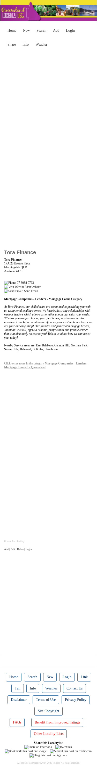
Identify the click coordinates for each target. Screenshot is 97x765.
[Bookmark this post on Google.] (26, 751)
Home (12, 30)
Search (41, 30)
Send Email (30, 291)
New (26, 30)
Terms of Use (46, 700)
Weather (41, 44)
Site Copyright (48, 711)
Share (12, 44)
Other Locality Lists (48, 734)
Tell (17, 688)
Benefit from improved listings (57, 722)
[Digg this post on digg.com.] (48, 755)
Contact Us (74, 688)
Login (70, 30)
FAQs (17, 722)
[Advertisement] (48, 97)
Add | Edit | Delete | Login (18, 549)
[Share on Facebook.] (38, 747)
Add (56, 30)
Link (84, 677)
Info (26, 44)
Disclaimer (19, 700)
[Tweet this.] (64, 747)
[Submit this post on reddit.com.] (71, 751)
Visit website (32, 287)
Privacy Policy (75, 700)
